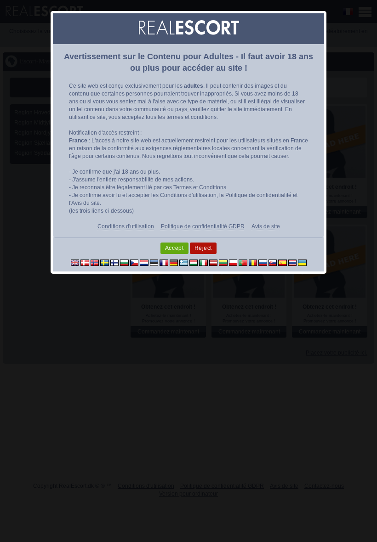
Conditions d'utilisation (125, 226)
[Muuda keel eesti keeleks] (154, 262)
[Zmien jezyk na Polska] (233, 262)
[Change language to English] (75, 262)
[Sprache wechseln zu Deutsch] (174, 262)
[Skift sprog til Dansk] (84, 262)
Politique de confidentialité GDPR (203, 226)
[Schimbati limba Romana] (253, 262)
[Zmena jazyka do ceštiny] (134, 262)
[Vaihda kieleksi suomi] (114, 262)
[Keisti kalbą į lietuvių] (223, 262)
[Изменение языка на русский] (262, 262)
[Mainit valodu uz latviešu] (213, 262)
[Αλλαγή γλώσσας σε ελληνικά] (183, 262)
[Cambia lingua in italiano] (203, 262)
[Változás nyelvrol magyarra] (193, 262)
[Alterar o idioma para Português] (243, 262)
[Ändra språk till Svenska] (104, 262)
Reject (203, 248)
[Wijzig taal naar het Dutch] (144, 262)
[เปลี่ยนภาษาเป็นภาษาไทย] (292, 262)
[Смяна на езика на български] (124, 262)
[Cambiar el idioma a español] (282, 262)
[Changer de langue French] (164, 262)
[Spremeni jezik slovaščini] (272, 262)
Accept (174, 248)
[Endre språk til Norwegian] (95, 262)
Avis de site (265, 226)
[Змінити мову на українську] (302, 262)
